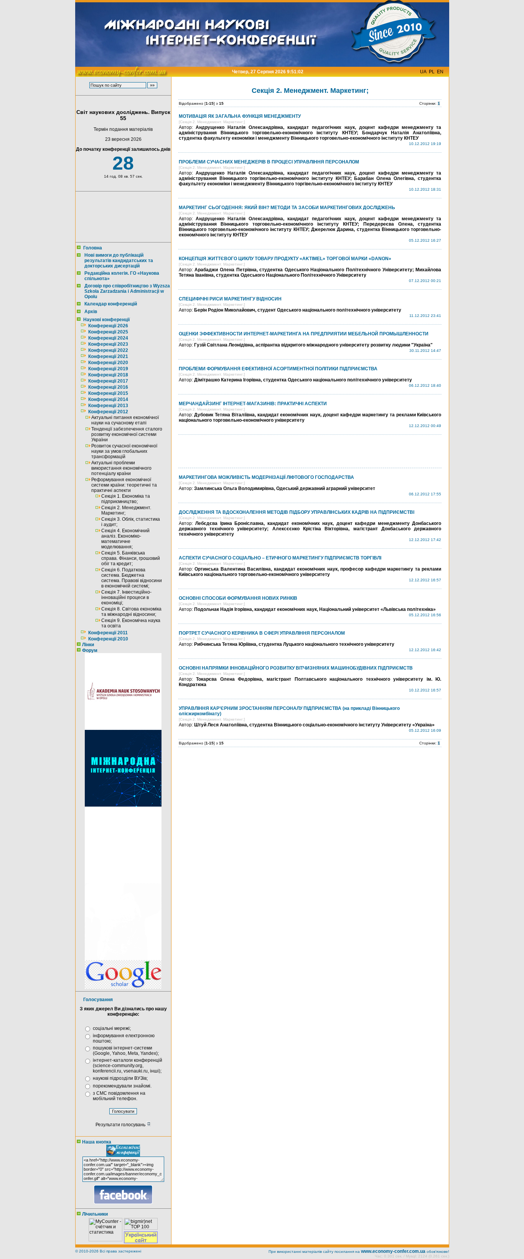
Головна (92, 248)
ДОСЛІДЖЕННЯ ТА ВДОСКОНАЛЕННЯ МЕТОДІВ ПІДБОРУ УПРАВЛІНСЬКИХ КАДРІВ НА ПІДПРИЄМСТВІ (296, 512)
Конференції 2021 (108, 356)
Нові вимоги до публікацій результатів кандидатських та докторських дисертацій (118, 260)
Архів (90, 311)
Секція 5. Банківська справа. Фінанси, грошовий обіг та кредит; (130, 558)
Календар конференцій (110, 304)
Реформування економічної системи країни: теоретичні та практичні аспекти (124, 485)
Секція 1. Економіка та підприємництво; (125, 498)
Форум (89, 650)
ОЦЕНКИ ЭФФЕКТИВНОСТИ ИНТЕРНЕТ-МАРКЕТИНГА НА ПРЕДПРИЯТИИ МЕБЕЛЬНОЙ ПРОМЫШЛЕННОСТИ (303, 334)
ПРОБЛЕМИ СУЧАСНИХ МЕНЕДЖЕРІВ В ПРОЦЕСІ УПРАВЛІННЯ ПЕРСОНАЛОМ (269, 162)
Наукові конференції (106, 319)
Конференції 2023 (108, 344)
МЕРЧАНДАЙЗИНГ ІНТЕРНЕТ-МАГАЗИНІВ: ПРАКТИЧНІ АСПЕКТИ (253, 403)
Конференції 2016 (108, 387)
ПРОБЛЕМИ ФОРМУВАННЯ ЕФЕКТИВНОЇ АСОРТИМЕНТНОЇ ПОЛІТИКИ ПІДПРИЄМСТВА (278, 368)
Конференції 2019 (108, 368)
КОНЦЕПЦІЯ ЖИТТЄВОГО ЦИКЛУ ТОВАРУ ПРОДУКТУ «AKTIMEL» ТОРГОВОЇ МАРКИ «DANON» (285, 258)
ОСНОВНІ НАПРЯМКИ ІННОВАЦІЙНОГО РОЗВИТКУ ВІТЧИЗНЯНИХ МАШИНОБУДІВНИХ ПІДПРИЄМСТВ (296, 668)
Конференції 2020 (108, 362)
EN (440, 71)
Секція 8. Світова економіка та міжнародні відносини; (131, 611)
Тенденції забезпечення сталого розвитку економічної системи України (126, 434)
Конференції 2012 (108, 411)
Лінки (88, 644)
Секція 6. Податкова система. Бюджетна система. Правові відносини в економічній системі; (131, 578)
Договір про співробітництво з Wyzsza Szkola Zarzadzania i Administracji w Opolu (127, 291)
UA (423, 71)
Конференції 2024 (108, 338)
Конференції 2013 (108, 405)
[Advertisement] (122, 217)
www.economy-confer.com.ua (393, 1251)
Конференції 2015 (108, 393)
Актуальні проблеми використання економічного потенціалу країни (121, 468)
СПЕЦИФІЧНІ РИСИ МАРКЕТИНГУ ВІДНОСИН (230, 299)
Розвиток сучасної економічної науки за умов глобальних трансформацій (124, 451)
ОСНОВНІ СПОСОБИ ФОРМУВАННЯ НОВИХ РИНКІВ (238, 598)
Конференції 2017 (108, 381)
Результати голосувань (121, 1124)
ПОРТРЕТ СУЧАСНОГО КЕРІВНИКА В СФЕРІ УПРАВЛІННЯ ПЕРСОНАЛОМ (262, 633)
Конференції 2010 (108, 639)
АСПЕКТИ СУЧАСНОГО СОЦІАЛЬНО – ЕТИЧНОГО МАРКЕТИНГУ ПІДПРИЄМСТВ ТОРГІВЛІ (280, 558)
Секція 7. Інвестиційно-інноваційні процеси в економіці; (126, 597)
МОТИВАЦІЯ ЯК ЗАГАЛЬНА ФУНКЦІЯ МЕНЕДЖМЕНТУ (240, 116)
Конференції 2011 (108, 632)
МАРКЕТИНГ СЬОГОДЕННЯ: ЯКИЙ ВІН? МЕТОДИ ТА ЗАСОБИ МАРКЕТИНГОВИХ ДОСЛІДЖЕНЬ (287, 207)
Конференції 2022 (108, 350)
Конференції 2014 (108, 399)
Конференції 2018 (108, 375)
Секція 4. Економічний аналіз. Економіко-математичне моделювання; (125, 538)
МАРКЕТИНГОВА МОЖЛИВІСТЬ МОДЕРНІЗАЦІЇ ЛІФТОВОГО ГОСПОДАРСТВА (266, 477)
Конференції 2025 (108, 332)
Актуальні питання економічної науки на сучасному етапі (125, 420)
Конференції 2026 (108, 325)
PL (432, 71)
